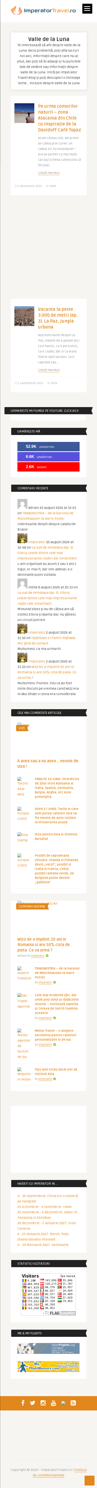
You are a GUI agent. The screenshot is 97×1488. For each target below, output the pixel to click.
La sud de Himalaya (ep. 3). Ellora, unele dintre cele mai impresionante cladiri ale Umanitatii (47, 552)
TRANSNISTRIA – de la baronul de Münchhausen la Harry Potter (57, 973)
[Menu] (87, 9)
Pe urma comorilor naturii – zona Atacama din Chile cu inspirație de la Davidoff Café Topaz (59, 118)
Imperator (36, 542)
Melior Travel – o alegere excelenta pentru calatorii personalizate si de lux (55, 1035)
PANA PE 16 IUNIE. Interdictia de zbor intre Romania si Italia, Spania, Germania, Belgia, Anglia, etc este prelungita (57, 788)
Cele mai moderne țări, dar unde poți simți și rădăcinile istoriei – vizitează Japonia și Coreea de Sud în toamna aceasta (57, 1004)
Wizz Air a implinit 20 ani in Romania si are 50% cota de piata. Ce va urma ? (46, 672)
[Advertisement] (48, 251)
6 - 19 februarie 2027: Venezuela (42, 1245)
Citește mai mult (49, 173)
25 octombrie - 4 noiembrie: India (44, 1207)
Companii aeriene (32, 907)
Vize (22, 728)
